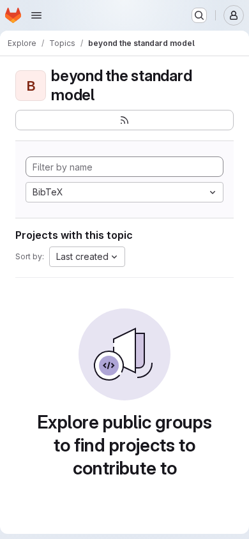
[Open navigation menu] (36, 15)
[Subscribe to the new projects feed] (124, 120)
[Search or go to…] (199, 15)
